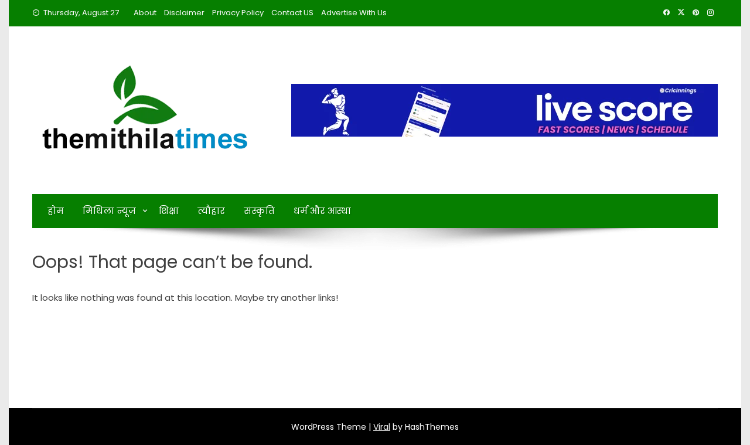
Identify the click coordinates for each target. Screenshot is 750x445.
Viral (381, 427)
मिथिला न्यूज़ (109, 211)
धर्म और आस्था (322, 211)
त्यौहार (211, 211)
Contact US (292, 12)
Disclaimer (184, 12)
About (145, 12)
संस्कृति (259, 211)
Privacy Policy (238, 12)
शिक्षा (169, 211)
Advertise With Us (354, 12)
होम (55, 211)
